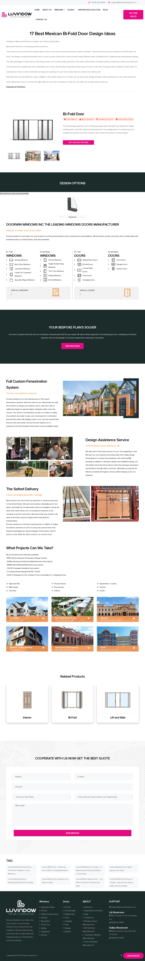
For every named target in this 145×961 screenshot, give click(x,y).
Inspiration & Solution (93, 910)
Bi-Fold (27, 717)
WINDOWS (58, 10)
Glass (14, 194)
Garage (67, 928)
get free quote (133, 14)
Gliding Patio (117, 717)
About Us (88, 907)
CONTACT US (41, 19)
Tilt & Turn (45, 924)
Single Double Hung (49, 914)
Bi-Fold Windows (54, 280)
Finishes (9, 194)
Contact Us (89, 917)
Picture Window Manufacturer (90, 943)
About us (46, 10)
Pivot (66, 924)
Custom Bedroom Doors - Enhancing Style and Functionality (20, 881)
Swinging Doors (89, 280)
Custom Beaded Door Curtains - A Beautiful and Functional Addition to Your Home (89, 870)
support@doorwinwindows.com (123, 2)
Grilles (26, 194)
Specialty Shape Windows (25, 280)
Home (37, 10)
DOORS (71, 10)
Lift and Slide (72, 717)
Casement (45, 931)
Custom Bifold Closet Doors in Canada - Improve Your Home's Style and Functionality (121, 882)
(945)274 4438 (117, 938)
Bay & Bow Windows (22, 264)
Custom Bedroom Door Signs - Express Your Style (121, 868)
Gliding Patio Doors (90, 260)
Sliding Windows (54, 275)
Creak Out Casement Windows (23, 274)
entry (66, 917)
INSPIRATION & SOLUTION (89, 10)
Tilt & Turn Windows (56, 271)
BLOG (105, 10)
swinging (68, 921)
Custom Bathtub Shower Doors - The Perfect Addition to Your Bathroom (20, 870)
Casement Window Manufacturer (92, 936)
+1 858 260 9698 (98, 2)
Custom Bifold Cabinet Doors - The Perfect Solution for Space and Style (89, 882)
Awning (44, 917)
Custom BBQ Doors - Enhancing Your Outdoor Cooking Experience (55, 868)
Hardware (20, 194)
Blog (86, 914)
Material (3, 194)
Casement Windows (22, 269)
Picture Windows (55, 260)
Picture (44, 910)
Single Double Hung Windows (56, 265)
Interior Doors (122, 269)
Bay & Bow (45, 921)
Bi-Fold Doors (88, 264)
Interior (67, 931)
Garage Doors (122, 264)
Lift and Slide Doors (88, 270)
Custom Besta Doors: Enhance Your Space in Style (55, 881)
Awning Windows (21, 260)
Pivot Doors (121, 260)
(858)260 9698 (117, 922)
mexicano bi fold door (15, 87)
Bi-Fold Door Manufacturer (89, 930)
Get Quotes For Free (78, 142)
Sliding (43, 928)
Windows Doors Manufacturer (90, 923)
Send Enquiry (133, 956)
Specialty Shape (48, 907)
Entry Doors (87, 275)
